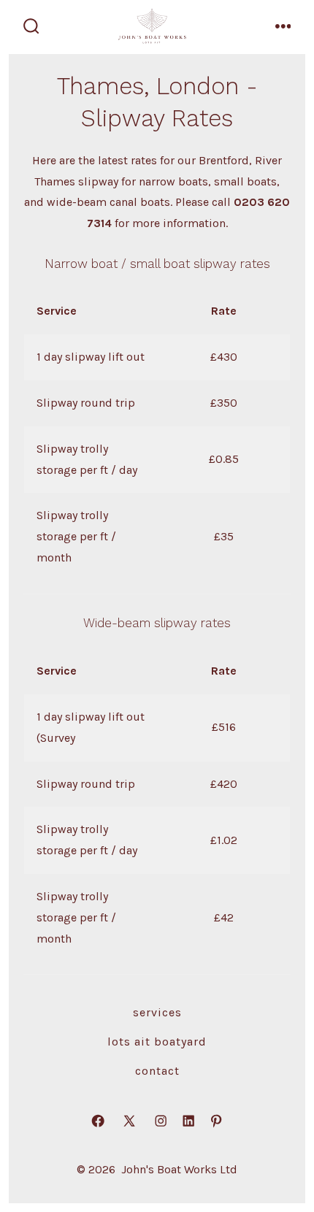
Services (157, 1012)
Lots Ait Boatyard (157, 1041)
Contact (157, 1071)
